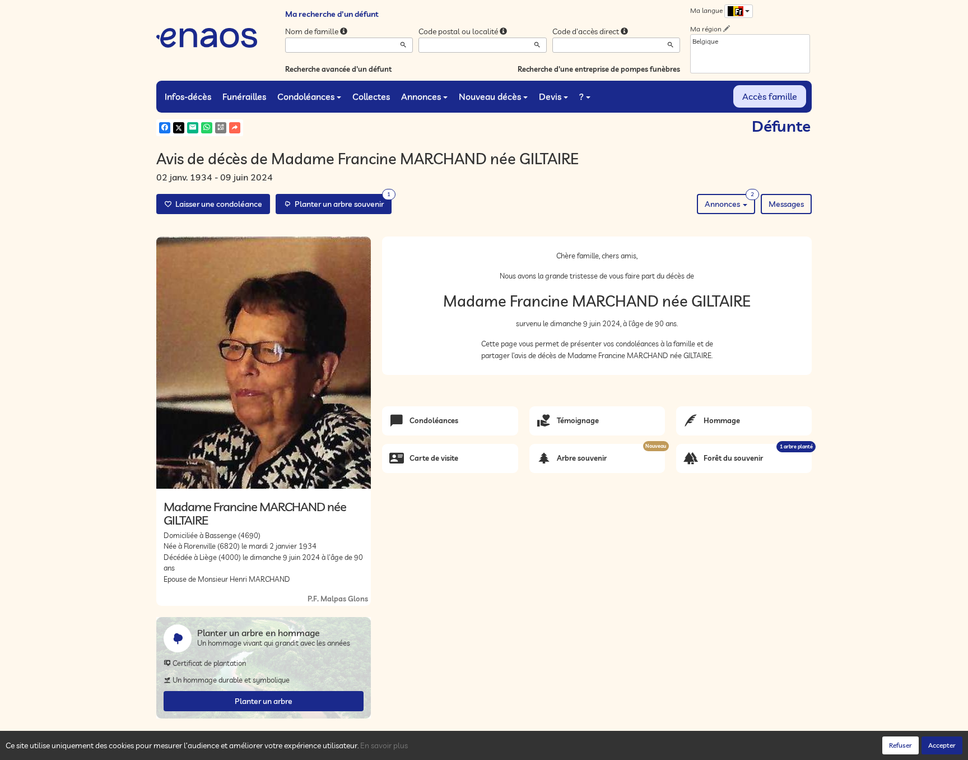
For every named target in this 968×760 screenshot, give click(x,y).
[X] (178, 127)
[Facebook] (164, 127)
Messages (786, 204)
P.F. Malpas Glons (338, 598)
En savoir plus (384, 745)
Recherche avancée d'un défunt (338, 68)
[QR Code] (220, 127)
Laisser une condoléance (217, 204)
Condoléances (305, 96)
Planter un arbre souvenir (340, 201)
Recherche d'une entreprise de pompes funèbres (599, 68)
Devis (550, 96)
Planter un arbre (263, 701)
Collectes (371, 96)
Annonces (421, 96)
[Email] (192, 127)
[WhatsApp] (206, 127)
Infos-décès (188, 96)
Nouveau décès (490, 96)
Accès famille (769, 96)
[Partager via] (234, 127)
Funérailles (244, 96)
